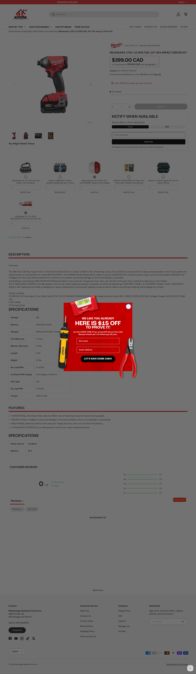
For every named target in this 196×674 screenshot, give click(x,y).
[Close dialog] (128, 306)
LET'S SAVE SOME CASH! (98, 359)
